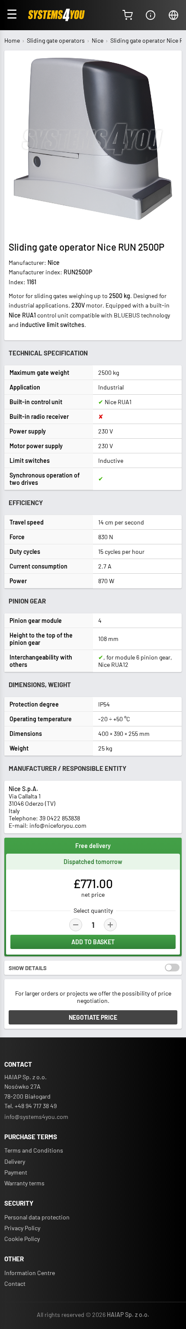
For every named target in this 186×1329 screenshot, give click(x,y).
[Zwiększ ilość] (110, 924)
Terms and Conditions (33, 1150)
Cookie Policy (22, 1238)
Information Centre (29, 1272)
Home (12, 40)
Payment (15, 1172)
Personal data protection (37, 1217)
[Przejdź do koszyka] (127, 15)
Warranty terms (24, 1183)
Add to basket (93, 942)
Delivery (14, 1161)
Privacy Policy (22, 1228)
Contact (15, 1283)
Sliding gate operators (56, 40)
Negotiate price (93, 1017)
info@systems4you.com (36, 1116)
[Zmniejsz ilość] (75, 924)
